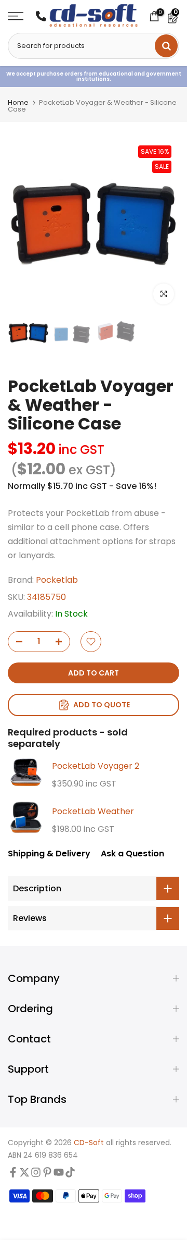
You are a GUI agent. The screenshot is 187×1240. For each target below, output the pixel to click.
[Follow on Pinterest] (47, 1175)
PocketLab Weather (93, 811)
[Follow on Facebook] (13, 1175)
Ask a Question (132, 854)
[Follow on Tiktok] (70, 1175)
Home (18, 102)
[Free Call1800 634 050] (41, 16)
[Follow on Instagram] (36, 1175)
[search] (166, 45)
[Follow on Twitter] (24, 1175)
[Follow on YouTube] (59, 1175)
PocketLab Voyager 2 (95, 766)
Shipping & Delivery (49, 854)
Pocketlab (57, 580)
